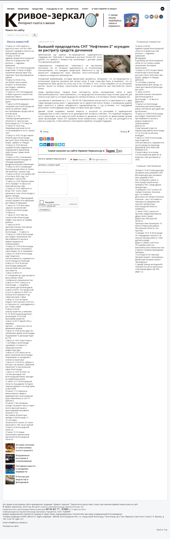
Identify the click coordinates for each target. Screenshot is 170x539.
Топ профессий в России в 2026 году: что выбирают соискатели (20, 176)
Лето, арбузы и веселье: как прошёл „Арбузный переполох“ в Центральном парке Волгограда (19, 366)
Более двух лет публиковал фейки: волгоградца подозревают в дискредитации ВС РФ (20, 334)
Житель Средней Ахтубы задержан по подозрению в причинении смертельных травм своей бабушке (18, 150)
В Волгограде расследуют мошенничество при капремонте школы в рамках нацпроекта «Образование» (19, 239)
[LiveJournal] (48, 144)
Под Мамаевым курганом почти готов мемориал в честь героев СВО (20, 129)
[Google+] (52, 138)
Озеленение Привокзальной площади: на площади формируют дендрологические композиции (19, 161)
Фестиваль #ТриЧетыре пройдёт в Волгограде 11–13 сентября (17, 416)
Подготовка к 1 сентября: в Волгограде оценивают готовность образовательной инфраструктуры (18, 345)
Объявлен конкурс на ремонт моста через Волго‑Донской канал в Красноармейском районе (19, 407)
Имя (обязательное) (46, 172)
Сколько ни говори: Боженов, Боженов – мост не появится (148, 199)
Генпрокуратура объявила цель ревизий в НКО (149, 178)
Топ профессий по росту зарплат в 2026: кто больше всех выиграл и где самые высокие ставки (19, 293)
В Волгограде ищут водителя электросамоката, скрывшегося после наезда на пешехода (19, 257)
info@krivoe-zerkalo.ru (17, 522)
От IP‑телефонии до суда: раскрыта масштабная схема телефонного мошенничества (20, 276)
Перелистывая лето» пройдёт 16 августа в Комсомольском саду (19, 183)
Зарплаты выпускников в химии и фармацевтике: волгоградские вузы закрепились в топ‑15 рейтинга (19, 396)
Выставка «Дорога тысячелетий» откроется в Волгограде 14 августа (17, 209)
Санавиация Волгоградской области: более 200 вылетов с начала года (19, 169)
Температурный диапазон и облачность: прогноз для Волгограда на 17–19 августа (18, 120)
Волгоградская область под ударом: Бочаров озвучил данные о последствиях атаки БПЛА (20, 385)
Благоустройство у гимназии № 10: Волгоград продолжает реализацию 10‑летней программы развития (18, 314)
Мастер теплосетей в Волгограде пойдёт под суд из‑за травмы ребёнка (18, 218)
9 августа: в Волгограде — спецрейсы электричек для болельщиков (18, 285)
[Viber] (52, 144)
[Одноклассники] (44, 138)
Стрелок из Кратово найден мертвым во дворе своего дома (148, 221)
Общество (37, 9)
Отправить (44, 209)
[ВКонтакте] (41, 138)
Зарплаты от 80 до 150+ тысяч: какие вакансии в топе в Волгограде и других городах (20, 192)
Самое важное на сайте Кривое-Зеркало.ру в (77, 150)
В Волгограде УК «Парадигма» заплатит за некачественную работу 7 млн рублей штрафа (149, 243)
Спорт (85, 9)
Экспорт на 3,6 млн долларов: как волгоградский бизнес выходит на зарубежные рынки (19, 375)
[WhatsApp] (56, 144)
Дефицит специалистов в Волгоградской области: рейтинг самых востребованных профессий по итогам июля (19, 109)
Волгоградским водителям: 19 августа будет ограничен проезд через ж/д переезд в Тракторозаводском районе (20, 73)
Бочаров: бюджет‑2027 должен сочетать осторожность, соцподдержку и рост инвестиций (20, 303)
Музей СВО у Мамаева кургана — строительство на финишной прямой (18, 325)
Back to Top (162, 529)
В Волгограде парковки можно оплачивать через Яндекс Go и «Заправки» (19, 248)
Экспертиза (72, 9)
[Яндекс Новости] (78, 159)
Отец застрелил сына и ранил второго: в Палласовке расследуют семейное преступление (16, 85)
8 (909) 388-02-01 (28, 516)
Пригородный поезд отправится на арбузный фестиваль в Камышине (19, 200)
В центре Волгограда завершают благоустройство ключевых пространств (18, 267)
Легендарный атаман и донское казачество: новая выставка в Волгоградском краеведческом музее (19, 97)
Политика (23, 9)
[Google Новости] (98, 159)
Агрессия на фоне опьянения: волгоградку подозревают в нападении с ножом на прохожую (19, 356)
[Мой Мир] (48, 138)
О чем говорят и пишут (104, 9)
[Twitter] (41, 144)
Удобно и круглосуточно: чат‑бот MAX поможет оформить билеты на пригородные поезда (19, 50)
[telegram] (63, 144)
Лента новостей (18, 41)
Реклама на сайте (11, 526)
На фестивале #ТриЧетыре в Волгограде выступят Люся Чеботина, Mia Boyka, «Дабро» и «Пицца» (19, 139)
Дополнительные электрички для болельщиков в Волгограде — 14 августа (18, 228)
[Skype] (59, 144)
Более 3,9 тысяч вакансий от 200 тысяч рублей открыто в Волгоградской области (19, 426)
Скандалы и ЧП (54, 9)
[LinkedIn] (44, 144)
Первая (10, 9)
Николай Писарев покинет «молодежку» (149, 263)
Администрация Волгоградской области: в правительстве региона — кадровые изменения (19, 60)
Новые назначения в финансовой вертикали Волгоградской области (17, 436)
